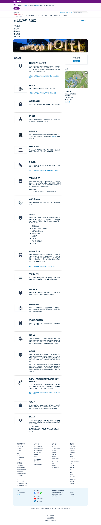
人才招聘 (72, 496)
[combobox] (80, 12)
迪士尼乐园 (54, 496)
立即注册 (18, 494)
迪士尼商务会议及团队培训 (57, 492)
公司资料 (72, 492)
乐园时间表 (37, 5)
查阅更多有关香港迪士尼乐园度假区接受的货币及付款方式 (43, 170)
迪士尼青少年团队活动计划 (57, 494)
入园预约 (26, 5)
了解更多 (76, 61)
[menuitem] (18, 8)
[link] (76, 79)
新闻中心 (72, 494)
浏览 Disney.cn (16, 12)
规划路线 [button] (67, 102)
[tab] (50, 26)
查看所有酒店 (84, 20)
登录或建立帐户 (62, 12)
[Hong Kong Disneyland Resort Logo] (18, 14)
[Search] (74, 12)
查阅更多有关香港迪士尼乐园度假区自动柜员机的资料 (42, 93)
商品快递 (54, 136)
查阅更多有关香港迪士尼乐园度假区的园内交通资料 (42, 266)
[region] (16, 8)
